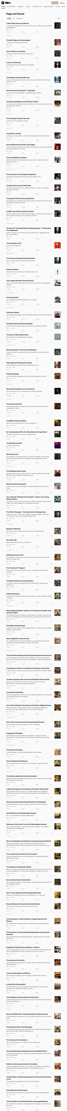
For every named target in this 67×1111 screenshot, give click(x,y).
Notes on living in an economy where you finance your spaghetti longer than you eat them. (27, 233)
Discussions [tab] (19, 18)
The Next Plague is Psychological (18, 40)
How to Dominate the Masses (17, 761)
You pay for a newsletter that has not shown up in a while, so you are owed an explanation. (28, 26)
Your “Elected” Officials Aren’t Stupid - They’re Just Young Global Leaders (27, 498)
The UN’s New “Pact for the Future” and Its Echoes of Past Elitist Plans (27, 763)
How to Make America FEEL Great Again (20, 145)
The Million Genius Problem (16, 421)
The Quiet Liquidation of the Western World (22, 102)
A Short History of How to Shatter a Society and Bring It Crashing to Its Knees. (27, 487)
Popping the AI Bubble (14, 733)
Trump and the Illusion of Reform (18, 973)
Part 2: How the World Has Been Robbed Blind (20, 815)
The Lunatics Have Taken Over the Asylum (21, 854)
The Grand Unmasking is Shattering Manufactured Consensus (29, 655)
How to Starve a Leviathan (15, 51)
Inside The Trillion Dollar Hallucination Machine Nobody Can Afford (26, 326)
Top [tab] (14, 18)
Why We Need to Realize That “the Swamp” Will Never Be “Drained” (26, 975)
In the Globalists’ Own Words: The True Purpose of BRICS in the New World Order (28, 1017)
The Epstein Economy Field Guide (18, 185)
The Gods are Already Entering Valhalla (20, 258)
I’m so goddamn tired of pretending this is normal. (21, 300)
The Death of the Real (14, 404)
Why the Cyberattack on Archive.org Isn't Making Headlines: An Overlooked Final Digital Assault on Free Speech (29, 695)
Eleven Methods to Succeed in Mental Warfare (23, 904)
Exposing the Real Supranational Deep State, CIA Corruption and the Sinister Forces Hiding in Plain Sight (29, 779)
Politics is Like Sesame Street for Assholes (21, 1064)
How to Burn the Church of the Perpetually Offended (25, 722)
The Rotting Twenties (14, 443)
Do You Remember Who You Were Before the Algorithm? (26, 432)
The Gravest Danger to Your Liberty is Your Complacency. (23, 1042)
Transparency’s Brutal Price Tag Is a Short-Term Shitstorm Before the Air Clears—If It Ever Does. (27, 558)
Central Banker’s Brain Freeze (17, 1090)
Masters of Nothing (13, 529)
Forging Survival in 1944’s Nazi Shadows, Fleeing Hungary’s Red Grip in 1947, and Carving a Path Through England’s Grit (27, 515)
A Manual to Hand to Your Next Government (19, 54)
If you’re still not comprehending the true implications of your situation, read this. (27, 353)
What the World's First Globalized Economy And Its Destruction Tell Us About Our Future (27, 161)
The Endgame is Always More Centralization (22, 997)
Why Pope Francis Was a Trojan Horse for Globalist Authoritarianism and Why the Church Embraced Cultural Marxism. (28, 474)
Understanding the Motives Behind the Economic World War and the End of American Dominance (29, 1000)
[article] (33, 27)
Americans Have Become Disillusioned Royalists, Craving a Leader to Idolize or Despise (29, 597)
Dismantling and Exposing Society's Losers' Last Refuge (23, 724)
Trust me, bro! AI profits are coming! (17, 121)
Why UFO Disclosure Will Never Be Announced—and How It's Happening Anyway (28, 284)
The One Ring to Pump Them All (17, 118)
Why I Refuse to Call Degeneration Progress (19, 337)
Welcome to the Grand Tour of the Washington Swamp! (26, 824)
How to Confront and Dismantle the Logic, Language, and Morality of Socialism (27, 571)
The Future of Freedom (14, 750)
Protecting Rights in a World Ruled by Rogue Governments (23, 752)
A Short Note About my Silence (17, 23)
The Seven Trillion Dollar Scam (17, 335)
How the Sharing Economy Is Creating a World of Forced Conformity (26, 804)
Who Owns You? (12, 454)
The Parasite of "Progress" (15, 568)
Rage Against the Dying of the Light (19, 363)
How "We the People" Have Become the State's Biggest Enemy (28, 705)
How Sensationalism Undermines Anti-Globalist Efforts (26, 1051)
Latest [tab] (9, 18)
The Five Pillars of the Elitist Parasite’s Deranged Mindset (27, 1101)
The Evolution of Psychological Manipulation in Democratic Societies (28, 933)
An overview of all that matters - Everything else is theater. (23, 93)
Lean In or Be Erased (13, 62)
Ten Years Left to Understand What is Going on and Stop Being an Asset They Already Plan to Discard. (29, 105)
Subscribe (55, 3)
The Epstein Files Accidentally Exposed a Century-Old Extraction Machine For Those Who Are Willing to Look (29, 201)
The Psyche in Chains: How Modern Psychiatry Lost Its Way (28, 668)
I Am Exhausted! (12, 297)
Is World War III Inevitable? (16, 984)
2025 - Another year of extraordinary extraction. (20, 260)
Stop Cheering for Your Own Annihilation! (21, 350)
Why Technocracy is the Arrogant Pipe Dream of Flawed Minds (25, 531)
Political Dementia (13, 594)
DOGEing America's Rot (14, 555)
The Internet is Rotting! (14, 692)
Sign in (62, 3)
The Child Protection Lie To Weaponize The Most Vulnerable (24, 391)
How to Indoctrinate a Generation (18, 880)
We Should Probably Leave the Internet (20, 389)
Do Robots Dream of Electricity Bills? (19, 324)
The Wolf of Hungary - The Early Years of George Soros (26, 512)
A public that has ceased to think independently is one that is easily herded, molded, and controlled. (28, 629)
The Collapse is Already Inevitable (18, 867)
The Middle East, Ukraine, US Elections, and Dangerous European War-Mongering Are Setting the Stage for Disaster (27, 987)
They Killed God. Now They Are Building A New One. (22, 272)
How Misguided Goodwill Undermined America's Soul (22, 365)
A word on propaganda (13, 245)
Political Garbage (12, 374)
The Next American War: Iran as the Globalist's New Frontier (28, 679)
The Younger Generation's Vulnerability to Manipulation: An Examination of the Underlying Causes (28, 883)
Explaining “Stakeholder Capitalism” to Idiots (22, 947)
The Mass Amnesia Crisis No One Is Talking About (21, 434)
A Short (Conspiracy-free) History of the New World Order (27, 789)
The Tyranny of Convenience (16, 1040)
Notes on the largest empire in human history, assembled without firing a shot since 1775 (28, 80)
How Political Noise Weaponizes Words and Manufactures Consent (26, 376)
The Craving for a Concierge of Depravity (21, 174)
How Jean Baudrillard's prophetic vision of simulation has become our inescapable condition (27, 407)
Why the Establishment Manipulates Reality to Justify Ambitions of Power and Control (28, 937)
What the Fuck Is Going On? (16, 484)
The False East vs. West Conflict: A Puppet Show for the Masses (26, 920)
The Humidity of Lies (13, 243)
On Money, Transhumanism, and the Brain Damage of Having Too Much (28, 136)
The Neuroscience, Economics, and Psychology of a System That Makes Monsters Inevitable (27, 188)
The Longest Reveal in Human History (20, 281)
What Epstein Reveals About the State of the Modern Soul (23, 177)
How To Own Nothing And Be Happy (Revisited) (23, 893)
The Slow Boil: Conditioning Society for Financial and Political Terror (28, 1078)
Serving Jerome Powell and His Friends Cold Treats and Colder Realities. (27, 1092)
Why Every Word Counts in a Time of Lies (18, 542)
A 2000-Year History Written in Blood (20, 211)
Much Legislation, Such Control (17, 638)
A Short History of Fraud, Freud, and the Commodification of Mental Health (28, 670)
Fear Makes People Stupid (15, 626)
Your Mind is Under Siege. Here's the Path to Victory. (22, 906)
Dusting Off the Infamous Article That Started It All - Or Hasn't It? (25, 895)
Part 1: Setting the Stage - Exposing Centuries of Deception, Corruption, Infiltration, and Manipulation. (27, 827)
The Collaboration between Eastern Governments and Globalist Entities (27, 923)
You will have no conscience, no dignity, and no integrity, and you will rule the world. (28, 1104)
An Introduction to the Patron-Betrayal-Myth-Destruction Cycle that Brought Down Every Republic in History (29, 148)
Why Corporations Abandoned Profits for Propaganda (26, 802)
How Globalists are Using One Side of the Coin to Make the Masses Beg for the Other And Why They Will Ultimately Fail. (28, 1030)
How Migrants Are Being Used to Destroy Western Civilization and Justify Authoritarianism (28, 963)
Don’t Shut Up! (11, 540)
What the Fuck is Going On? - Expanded (20, 90)
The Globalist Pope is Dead (16, 471)
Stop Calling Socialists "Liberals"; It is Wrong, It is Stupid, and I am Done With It (28, 612)
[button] (3, 6)
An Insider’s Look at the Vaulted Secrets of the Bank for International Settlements (26, 584)
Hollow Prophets (12, 269)
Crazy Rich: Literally (13, 133)
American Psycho (12, 312)
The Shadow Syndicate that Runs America (21, 776)
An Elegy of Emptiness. (13, 445)
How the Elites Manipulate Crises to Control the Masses (22, 1081)
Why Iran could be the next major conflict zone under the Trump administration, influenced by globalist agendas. (25, 682)
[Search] (59, 18)
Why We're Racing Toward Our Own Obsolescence (21, 423)
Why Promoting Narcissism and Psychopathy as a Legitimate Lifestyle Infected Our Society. (27, 857)
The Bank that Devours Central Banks (19, 581)
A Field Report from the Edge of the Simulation (20, 65)
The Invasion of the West (15, 960)
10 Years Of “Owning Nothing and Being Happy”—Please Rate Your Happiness (28, 229)
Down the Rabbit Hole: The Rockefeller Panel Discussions (27, 1014)
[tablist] (15, 18)
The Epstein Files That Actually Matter (20, 198)
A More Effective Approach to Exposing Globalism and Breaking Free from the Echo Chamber (28, 1054)
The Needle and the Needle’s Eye (18, 77)
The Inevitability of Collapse (16, 157)
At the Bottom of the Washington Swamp (21, 813)
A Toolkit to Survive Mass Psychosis (17, 42)
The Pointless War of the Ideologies (19, 1027)
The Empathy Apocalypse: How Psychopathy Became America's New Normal (29, 315)
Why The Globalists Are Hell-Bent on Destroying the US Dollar (28, 841)
